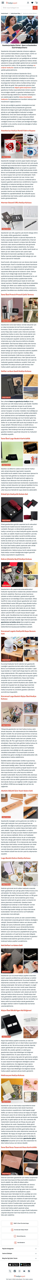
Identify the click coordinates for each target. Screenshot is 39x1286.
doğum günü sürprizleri (23, 87)
